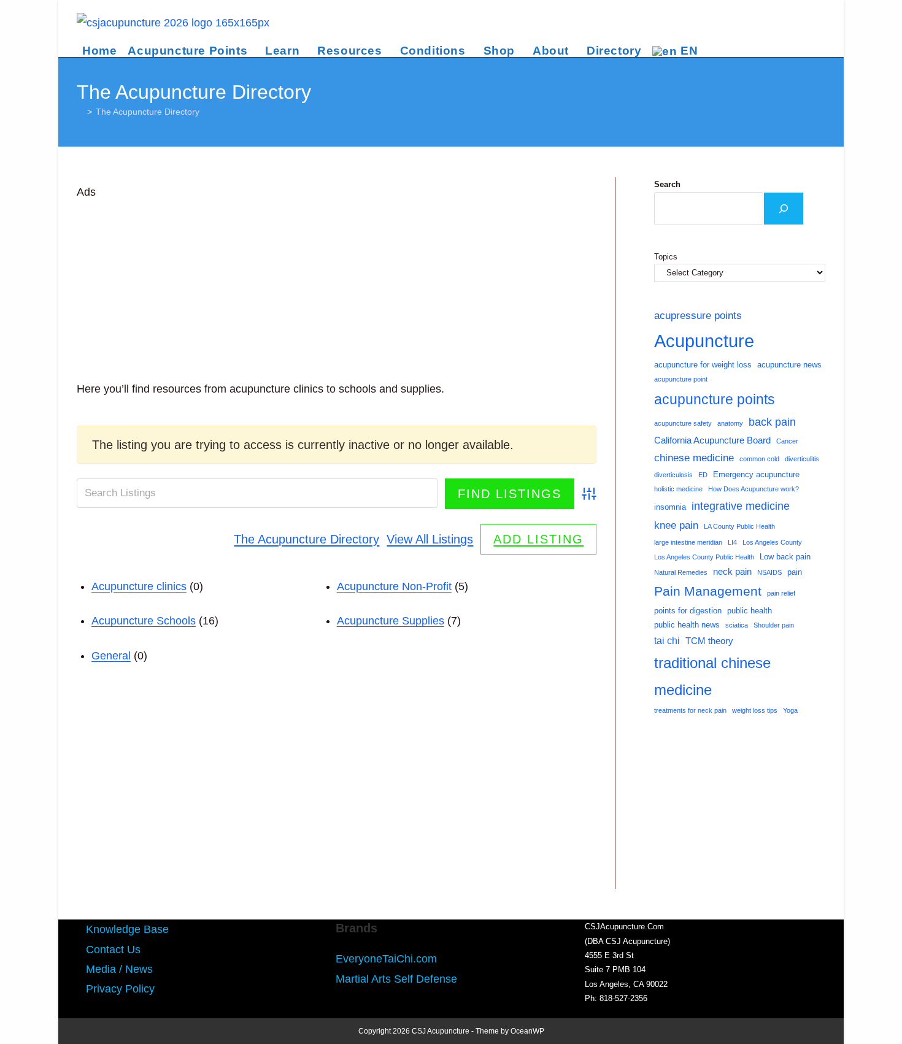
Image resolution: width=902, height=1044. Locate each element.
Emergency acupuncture (756, 474)
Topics (665, 256)
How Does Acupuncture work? (753, 489)
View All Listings (430, 539)
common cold (759, 459)
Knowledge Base (127, 929)
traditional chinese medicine (712, 675)
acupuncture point (680, 379)
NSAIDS (769, 572)
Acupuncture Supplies (390, 621)
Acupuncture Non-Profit (394, 586)
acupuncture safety (683, 423)
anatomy (730, 423)
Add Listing (538, 539)
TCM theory (709, 641)
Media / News (119, 969)
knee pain (676, 525)
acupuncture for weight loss (703, 364)
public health (749, 610)
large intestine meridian (688, 542)
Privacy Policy (120, 989)
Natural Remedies (680, 572)
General (111, 656)
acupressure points (698, 315)
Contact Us (113, 949)
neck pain (732, 572)
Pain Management (707, 591)
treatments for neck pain (690, 710)
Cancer (787, 441)
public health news (687, 624)
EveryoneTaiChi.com (386, 959)
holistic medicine (678, 489)
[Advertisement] (336, 288)
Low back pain (785, 556)
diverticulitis (802, 459)
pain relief (781, 593)
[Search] (783, 208)
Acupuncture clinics (139, 586)
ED (702, 474)
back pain (772, 422)
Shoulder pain (774, 625)
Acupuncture (704, 341)
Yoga (790, 710)
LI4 (732, 542)
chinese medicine (694, 457)
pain (794, 572)
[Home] (80, 112)
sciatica (736, 625)
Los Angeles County (772, 542)
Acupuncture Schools (143, 621)
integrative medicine (741, 506)
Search (667, 184)
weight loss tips (754, 710)
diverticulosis (673, 474)
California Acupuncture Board (712, 440)
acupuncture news (789, 364)
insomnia (670, 507)
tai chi (667, 640)
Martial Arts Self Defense (396, 979)
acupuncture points (714, 399)
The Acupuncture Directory (147, 112)
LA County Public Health (739, 526)
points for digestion (688, 610)
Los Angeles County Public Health (704, 557)
